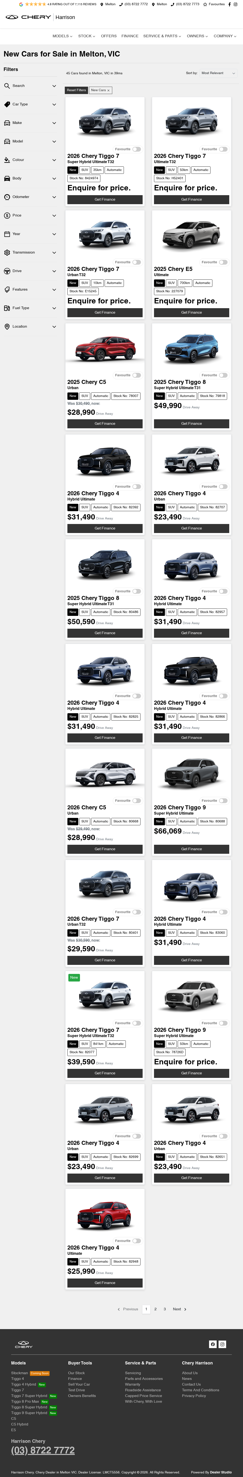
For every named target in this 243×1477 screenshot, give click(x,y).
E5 (13, 1430)
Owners (195, 36)
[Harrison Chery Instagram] (236, 4)
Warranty (132, 1385)
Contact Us (191, 1385)
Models (61, 36)
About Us (190, 1373)
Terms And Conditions (200, 1390)
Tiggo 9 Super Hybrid (29, 1413)
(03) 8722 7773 (187, 4)
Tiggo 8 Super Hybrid (29, 1407)
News (187, 1379)
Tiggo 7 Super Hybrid (29, 1396)
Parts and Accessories (144, 1379)
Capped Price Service (143, 1396)
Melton (110, 4)
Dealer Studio (221, 1472)
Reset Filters (76, 90)
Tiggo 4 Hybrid (23, 1385)
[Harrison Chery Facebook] (231, 4)
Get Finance (105, 200)
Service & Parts (160, 36)
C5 (13, 1419)
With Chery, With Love (143, 1402)
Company (223, 36)
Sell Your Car (79, 1385)
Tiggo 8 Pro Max (25, 1402)
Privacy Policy (194, 1396)
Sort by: (192, 73)
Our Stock (76, 1373)
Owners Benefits (82, 1396)
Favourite (123, 149)
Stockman (19, 1373)
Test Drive (76, 1390)
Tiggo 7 (17, 1390)
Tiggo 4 (17, 1379)
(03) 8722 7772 (136, 4)
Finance (130, 36)
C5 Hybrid (19, 1424)
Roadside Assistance (143, 1390)
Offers (109, 36)
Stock (85, 36)
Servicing (133, 1373)
